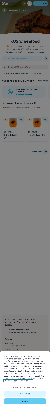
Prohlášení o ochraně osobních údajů (18, 381)
